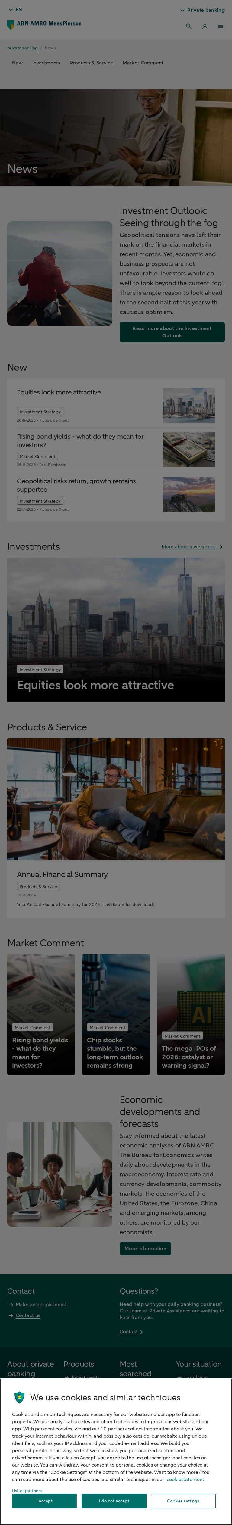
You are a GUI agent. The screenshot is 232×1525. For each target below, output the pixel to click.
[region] (116, 1451)
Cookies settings (183, 1501)
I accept (45, 1501)
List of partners (27, 1491)
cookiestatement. (186, 1479)
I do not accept (114, 1501)
